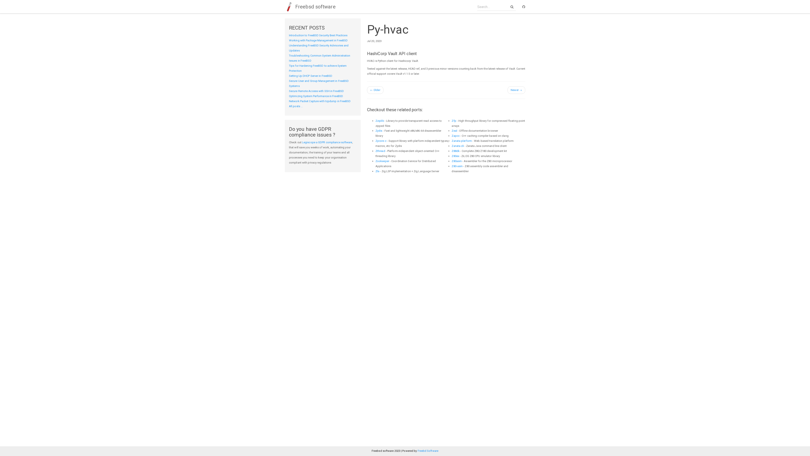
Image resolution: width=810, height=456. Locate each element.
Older (375, 90)
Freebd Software (428, 450)
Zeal (454, 130)
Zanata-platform (462, 140)
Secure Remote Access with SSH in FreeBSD (316, 91)
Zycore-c (380, 140)
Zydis (378, 130)
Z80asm (457, 161)
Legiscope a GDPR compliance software (327, 142)
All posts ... (296, 106)
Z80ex (455, 156)
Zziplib (379, 120)
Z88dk (456, 151)
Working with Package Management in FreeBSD (318, 40)
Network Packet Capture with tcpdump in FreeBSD (320, 101)
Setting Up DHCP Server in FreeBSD (310, 75)
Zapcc (456, 135)
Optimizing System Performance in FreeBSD (316, 96)
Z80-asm (457, 166)
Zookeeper (382, 161)
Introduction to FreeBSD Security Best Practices (318, 35)
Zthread (380, 151)
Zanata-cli (458, 145)
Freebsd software (315, 7)
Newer (516, 90)
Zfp (454, 120)
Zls (377, 171)
